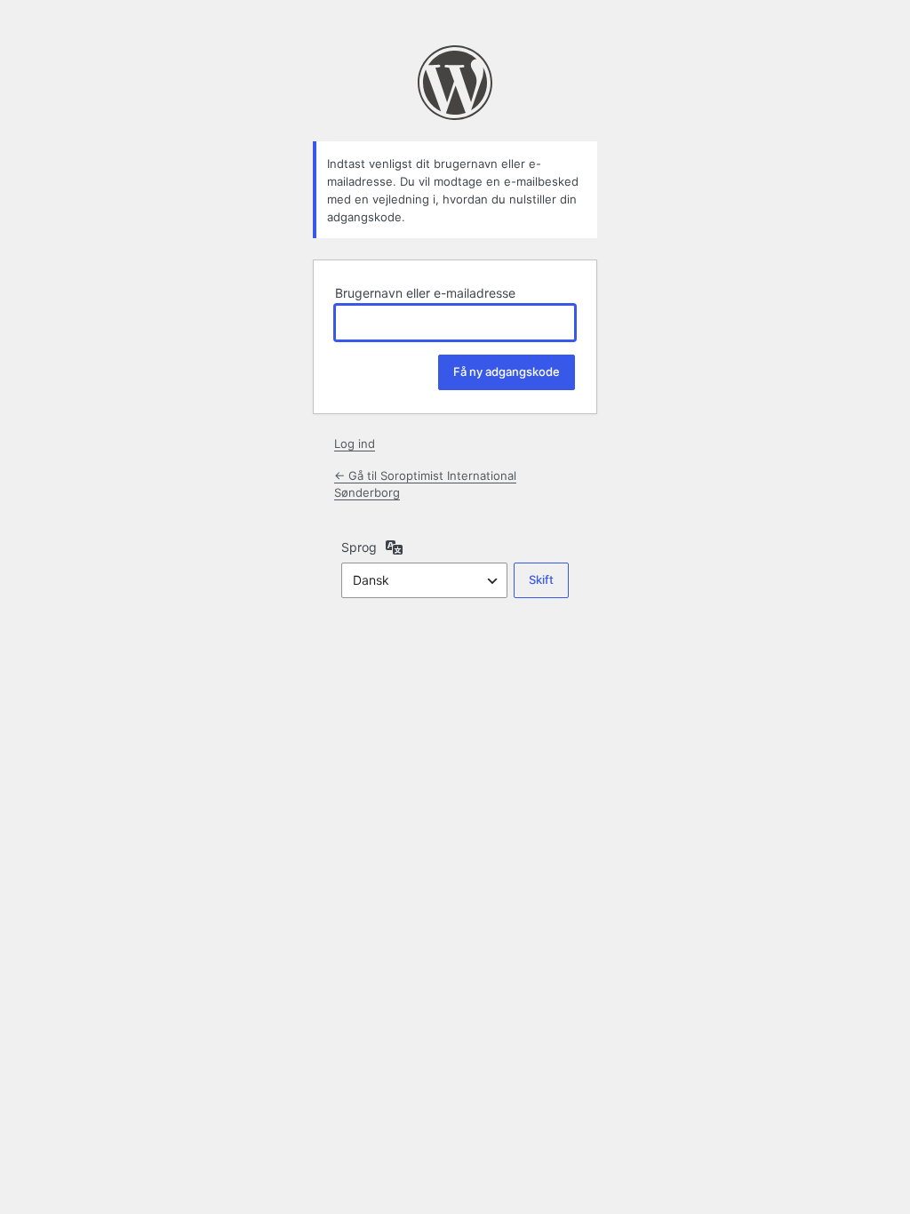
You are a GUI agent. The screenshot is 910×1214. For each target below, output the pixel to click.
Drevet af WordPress (455, 82)
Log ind (354, 443)
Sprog (359, 547)
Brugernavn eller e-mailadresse (425, 292)
